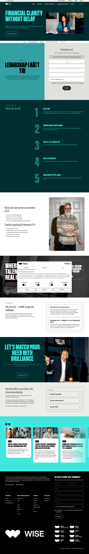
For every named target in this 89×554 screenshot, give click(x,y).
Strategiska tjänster (9, 503)
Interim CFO (76, 271)
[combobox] (50, 70)
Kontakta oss (22, 375)
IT (17, 503)
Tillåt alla (62, 289)
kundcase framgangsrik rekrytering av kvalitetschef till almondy (45, 446)
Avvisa (27, 289)
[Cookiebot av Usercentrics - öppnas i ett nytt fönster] (65, 264)
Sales (18, 500)
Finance (19, 514)
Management (20, 498)
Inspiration (70, 0)
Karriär (76, 0)
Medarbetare (47, 498)
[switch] (37, 285)
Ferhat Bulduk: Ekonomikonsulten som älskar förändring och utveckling (18, 446)
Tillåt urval (44, 289)
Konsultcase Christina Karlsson (71, 445)
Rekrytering (39, 4)
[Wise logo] (9, 4)
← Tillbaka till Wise (10, 0)
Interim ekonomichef (57, 400)
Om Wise (81, 0)
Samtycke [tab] (26, 267)
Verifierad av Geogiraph (65, 548)
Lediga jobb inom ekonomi (63, 4)
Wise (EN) (35, 511)
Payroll (18, 505)
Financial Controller (75, 268)
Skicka (67, 88)
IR (33, 509)
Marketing (19, 509)
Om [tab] (62, 267)
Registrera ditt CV (36, 507)
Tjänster (8, 495)
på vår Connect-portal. (76, 57)
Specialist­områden (23, 495)
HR (17, 511)
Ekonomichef (78, 266)
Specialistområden (61, 0)
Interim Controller (56, 394)
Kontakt (72, 4)
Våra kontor (46, 500)
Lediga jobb (35, 505)
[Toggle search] (80, 4)
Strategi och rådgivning (50, 4)
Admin (18, 507)
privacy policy (80, 83)
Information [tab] (44, 267)
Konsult (33, 4)
